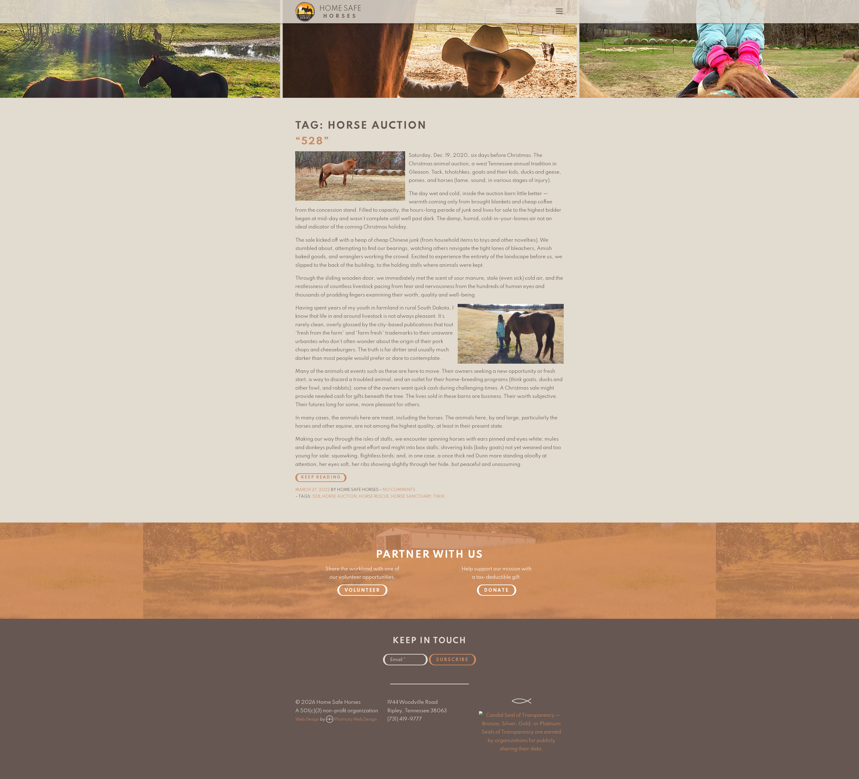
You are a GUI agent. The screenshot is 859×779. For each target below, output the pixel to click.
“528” (312, 141)
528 (316, 497)
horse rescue (374, 497)
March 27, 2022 (313, 490)
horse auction (339, 497)
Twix (439, 497)
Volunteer (362, 590)
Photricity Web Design (355, 719)
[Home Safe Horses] (305, 20)
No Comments (399, 490)
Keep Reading (321, 477)
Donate (496, 590)
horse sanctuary (411, 497)
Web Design (307, 719)
